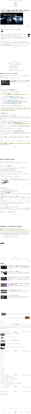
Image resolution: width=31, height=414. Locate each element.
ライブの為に (2, 243)
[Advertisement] (15, 53)
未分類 (2, 372)
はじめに (2, 353)
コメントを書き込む (15, 324)
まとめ (2, 355)
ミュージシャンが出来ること (14, 67)
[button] (28, 201)
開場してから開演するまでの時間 (13, 66)
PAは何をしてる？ (12, 65)
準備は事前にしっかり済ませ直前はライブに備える (16, 70)
